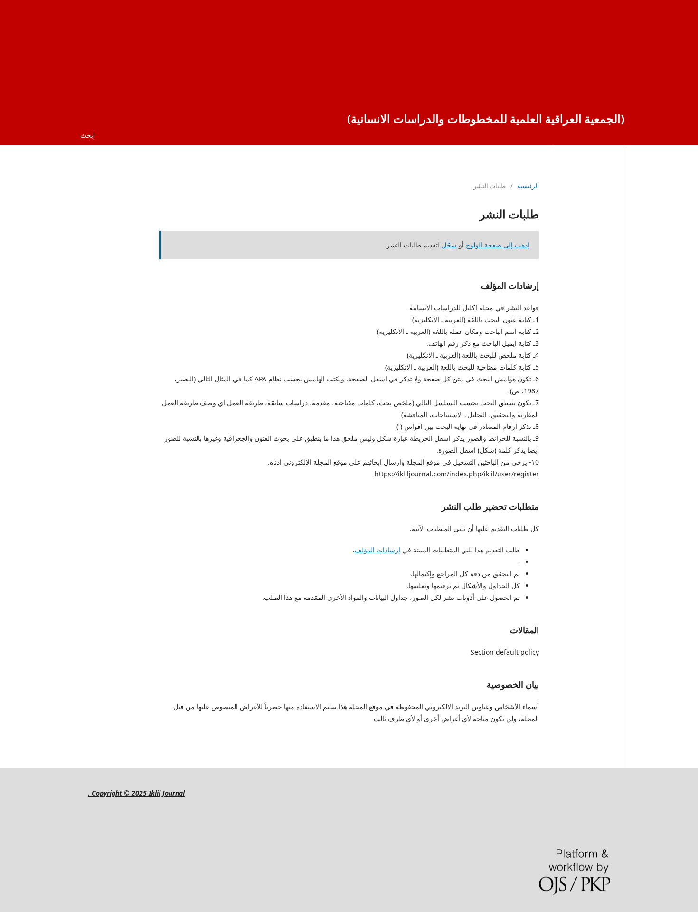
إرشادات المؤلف (377, 549)
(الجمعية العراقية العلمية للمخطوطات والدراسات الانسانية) (485, 118)
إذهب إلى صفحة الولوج (497, 244)
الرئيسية (528, 185)
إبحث (87, 135)
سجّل (449, 244)
